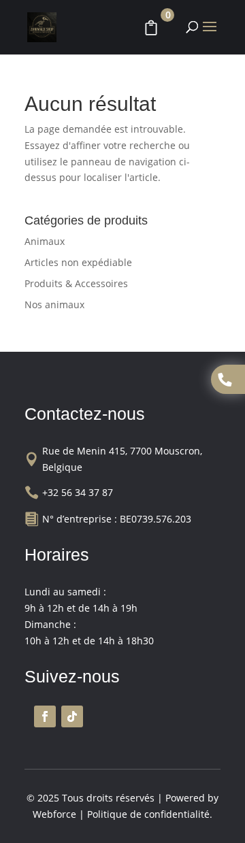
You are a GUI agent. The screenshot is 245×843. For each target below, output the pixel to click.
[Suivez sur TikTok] (72, 716)
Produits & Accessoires (76, 283)
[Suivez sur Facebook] (45, 716)
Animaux (44, 241)
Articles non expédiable (78, 262)
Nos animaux (54, 304)
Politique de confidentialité (148, 814)
